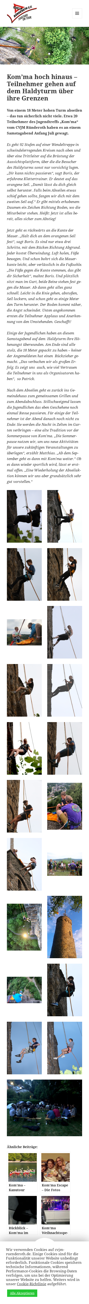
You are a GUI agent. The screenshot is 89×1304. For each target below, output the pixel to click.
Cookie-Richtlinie (31, 1283)
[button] (24, 516)
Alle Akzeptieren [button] (22, 1293)
